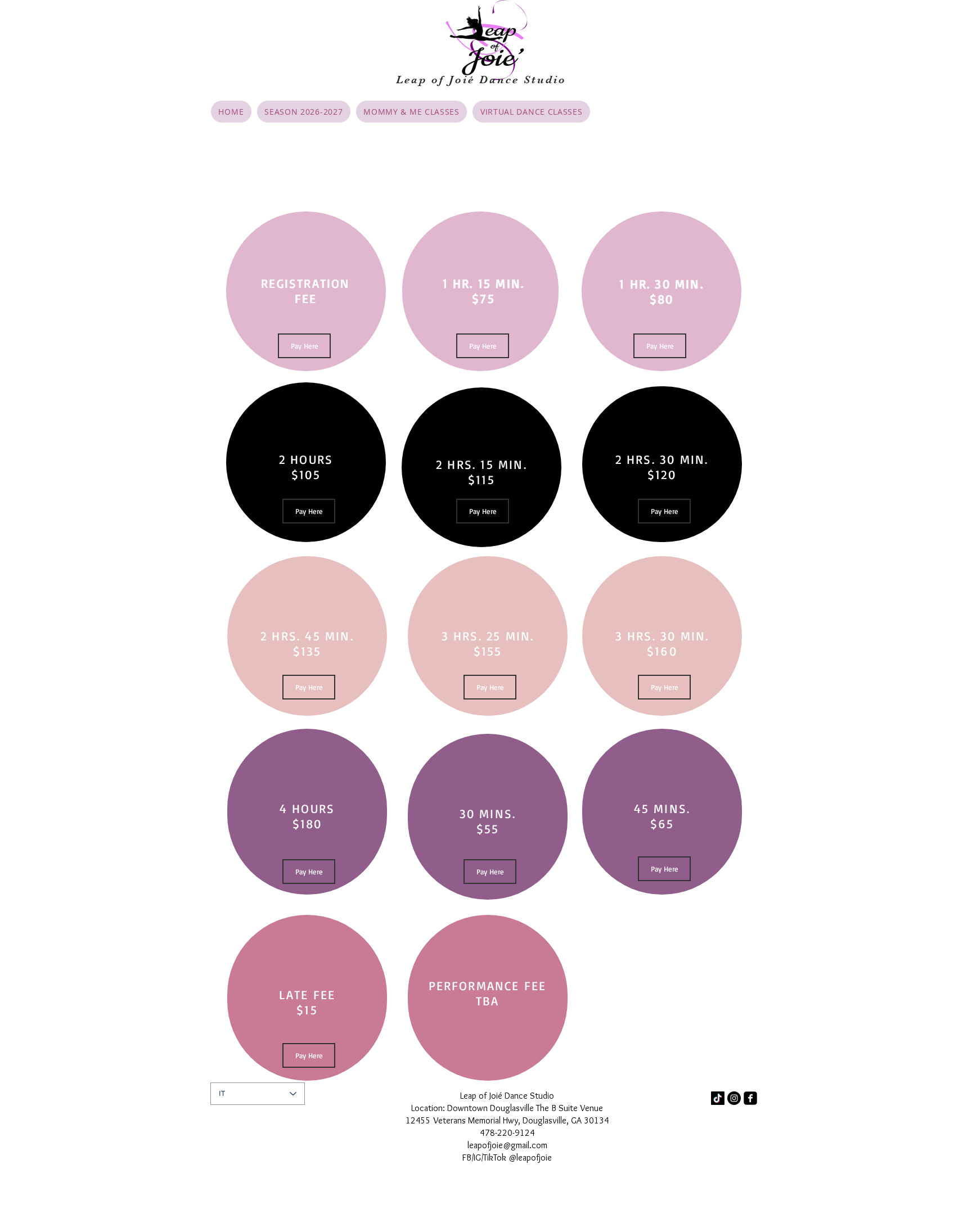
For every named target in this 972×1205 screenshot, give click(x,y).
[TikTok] (717, 1098)
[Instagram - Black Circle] (734, 1098)
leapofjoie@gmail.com (507, 1145)
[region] (306, 291)
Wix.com (353, 1099)
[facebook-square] (750, 1098)
